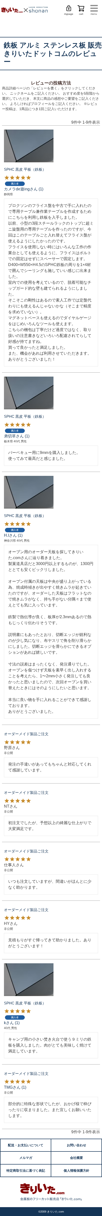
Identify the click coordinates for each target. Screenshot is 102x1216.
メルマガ (25, 1158)
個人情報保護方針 (76, 1170)
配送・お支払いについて (25, 1145)
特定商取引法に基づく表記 (25, 1170)
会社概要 (76, 1158)
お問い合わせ (76, 1145)
